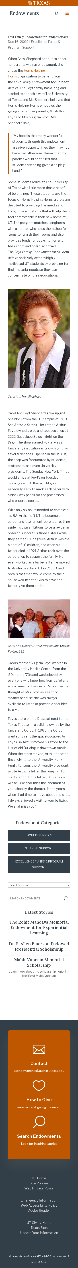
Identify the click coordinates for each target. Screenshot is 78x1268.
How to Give (39, 1099)
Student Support (39, 848)
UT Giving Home (39, 1223)
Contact (39, 1063)
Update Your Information (39, 1233)
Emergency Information (39, 1200)
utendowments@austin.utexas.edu (39, 1071)
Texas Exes (39, 1228)
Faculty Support (39, 835)
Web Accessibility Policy (39, 1205)
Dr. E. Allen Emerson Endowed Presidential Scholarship (39, 946)
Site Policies (39, 1183)
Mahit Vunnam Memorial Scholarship (39, 962)
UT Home (39, 1178)
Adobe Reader (39, 1210)
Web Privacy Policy (39, 1188)
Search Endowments (39, 1136)
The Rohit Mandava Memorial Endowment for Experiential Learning (39, 927)
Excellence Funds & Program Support (39, 864)
